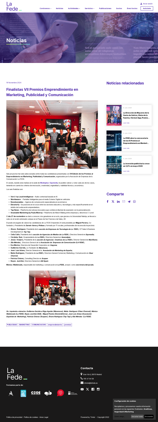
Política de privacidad (14, 417)
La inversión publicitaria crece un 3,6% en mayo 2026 (136, 165)
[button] (107, 202)
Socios (119, 8)
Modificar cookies (150, 420)
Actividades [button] (73, 8)
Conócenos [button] (45, 8)
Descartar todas (137, 416)
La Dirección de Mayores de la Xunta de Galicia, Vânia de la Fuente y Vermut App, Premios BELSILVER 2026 (136, 115)
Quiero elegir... (119, 416)
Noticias (59, 8)
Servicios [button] (89, 8)
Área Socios (132, 8)
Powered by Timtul (88, 417)
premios (67, 325)
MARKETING (24, 325)
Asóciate (147, 8)
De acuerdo (149, 416)
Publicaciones (105, 8)
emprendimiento (55, 325)
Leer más (126, 123)
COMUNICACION (39, 325)
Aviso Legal (44, 417)
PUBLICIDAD (12, 325)
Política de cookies (31, 417)
